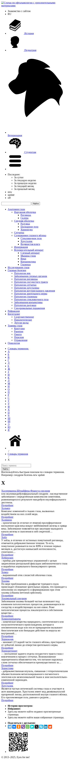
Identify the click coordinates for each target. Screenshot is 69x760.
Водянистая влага (30, 244)
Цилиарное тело (29, 226)
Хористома (7, 668)
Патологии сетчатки (25, 285)
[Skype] (41, 727)
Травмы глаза (15, 325)
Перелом (19, 337)
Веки (23, 258)
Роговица (26, 215)
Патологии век (22, 273)
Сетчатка (19, 232)
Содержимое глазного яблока (30, 235)
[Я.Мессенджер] (32, 727)
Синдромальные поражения (29, 308)
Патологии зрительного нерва (30, 293)
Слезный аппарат (30, 253)
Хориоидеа (27, 229)
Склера (24, 218)
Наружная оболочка (25, 212)
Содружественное (24, 317)
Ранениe (18, 331)
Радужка (25, 223)
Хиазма (5, 581)
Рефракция (14, 311)
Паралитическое (23, 319)
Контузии (19, 328)
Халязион (6, 520)
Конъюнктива (28, 261)
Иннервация (21, 247)
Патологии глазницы (25, 296)
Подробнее (7, 505)
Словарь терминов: (18, 348)
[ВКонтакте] (14, 727)
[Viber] (23, 727)
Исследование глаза (18, 267)
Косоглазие (14, 314)
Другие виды (21, 322)
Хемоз (4, 572)
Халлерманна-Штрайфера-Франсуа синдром (25, 490)
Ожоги (18, 334)
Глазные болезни (17, 270)
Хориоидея (7, 639)
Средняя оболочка (24, 220)
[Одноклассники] (19, 727)
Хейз (4, 537)
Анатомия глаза (16, 209)
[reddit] (50, 727)
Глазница (26, 264)
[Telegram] (10, 727)
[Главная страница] (16, 448)
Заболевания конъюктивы (28, 302)
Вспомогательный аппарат (28, 250)
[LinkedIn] (45, 727)
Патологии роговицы (26, 279)
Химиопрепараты (11, 618)
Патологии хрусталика (26, 287)
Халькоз (5, 508)
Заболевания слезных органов (30, 276)
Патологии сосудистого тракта (31, 282)
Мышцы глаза (28, 255)
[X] (37, 727)
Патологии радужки (25, 305)
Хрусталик (26, 241)
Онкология (14, 343)
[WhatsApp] (28, 727)
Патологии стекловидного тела (31, 299)
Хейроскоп (7, 557)
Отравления (20, 340)
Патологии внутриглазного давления (34, 290)
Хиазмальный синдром (14, 598)
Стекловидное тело (31, 238)
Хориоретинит (9, 650)
